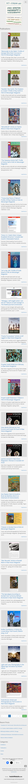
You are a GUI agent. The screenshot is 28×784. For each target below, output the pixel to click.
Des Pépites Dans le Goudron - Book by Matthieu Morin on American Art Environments (11, 496)
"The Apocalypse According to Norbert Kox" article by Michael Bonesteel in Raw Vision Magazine (12, 596)
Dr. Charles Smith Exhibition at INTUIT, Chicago (11, 728)
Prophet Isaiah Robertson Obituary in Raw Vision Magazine (12, 365)
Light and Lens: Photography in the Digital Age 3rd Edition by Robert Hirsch (12, 666)
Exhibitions (3, 744)
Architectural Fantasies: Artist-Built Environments (12, 734)
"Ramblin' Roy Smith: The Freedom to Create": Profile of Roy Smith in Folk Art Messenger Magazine (12, 91)
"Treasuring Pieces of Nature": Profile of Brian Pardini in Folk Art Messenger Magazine (11, 200)
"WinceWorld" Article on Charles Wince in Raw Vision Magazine (11, 128)
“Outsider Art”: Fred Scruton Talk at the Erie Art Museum (14, 725)
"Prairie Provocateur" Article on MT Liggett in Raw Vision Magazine (12, 337)
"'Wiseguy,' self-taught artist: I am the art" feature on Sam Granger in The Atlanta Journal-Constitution (12, 303)
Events (2, 751)
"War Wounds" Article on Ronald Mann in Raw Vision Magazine (11, 561)
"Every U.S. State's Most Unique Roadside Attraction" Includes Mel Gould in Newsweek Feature (12, 237)
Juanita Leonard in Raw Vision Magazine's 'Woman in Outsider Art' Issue (12, 461)
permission (14, 772)
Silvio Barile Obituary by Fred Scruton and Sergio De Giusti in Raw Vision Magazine (12, 429)
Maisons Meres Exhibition (7, 737)
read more (23, 65)
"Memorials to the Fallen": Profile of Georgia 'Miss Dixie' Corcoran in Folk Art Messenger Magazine (12, 53)
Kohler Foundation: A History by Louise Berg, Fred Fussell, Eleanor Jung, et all (12, 631)
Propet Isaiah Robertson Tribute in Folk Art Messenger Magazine (12, 399)
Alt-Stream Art (14, 3)
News (2, 754)
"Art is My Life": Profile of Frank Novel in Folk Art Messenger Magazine (11, 272)
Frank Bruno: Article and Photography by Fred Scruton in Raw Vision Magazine (11, 702)
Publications (3, 747)
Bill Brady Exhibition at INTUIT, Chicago (9, 731)
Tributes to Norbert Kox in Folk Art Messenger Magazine (12, 528)
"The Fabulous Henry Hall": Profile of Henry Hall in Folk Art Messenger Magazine (12, 162)
